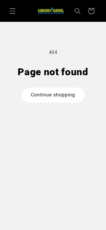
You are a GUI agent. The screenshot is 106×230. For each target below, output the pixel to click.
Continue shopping (53, 95)
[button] (12, 11)
